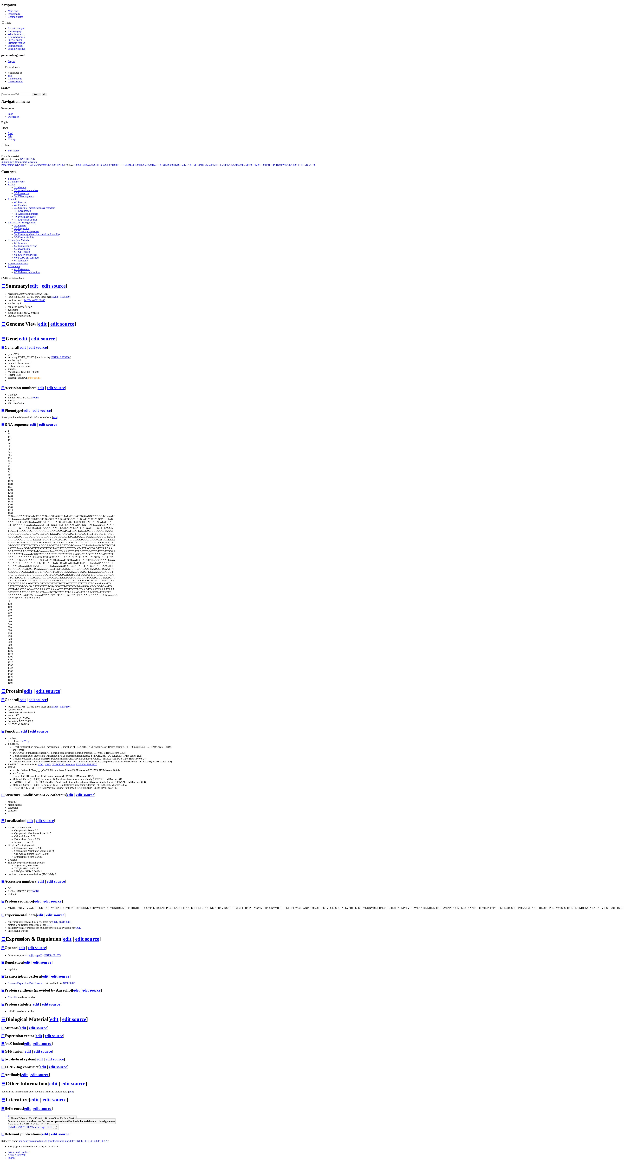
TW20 (284, 164)
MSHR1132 (217, 164)
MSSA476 (229, 164)
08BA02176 (89, 164)
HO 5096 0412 (148, 164)
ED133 (130, 164)
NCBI (35, 397)
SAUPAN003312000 (34, 300)
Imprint (11, 1157)
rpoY (39, 955)
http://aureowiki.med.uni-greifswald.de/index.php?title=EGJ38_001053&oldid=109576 (63, 1141)
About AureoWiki (17, 1155)
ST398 (262, 164)
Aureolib (12, 997)
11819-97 (100, 164)
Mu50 (249, 164)
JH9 (162, 164)
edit (34, 286)
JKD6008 (169, 164)
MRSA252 (205, 164)
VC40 (311, 164)
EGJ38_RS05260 (60, 296)
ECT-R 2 (121, 164)
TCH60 (277, 164)
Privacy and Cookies (18, 1152)
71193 (113, 164)
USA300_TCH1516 (297, 164)
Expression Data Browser (26, 983)
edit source (54, 286)
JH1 (158, 164)
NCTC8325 (31, 164)
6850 (107, 164)
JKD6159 (179, 164)
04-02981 (78, 164)
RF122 (255, 164)
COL (16, 164)
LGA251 (189, 164)
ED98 (137, 164)
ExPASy (24, 741)
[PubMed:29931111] (18, 1127)
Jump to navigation (11, 162)
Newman (41, 164)
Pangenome (7, 164)
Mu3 (243, 164)
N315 (22, 164)
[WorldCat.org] (37, 1127)
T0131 (269, 164)
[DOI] (49, 1127)
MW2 (238, 164)
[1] (26, 954)
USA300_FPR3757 (56, 164)
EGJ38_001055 (52, 955)
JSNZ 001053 (26, 159)
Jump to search (29, 162)
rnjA (31, 955)
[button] (3, 22)
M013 (197, 164)
